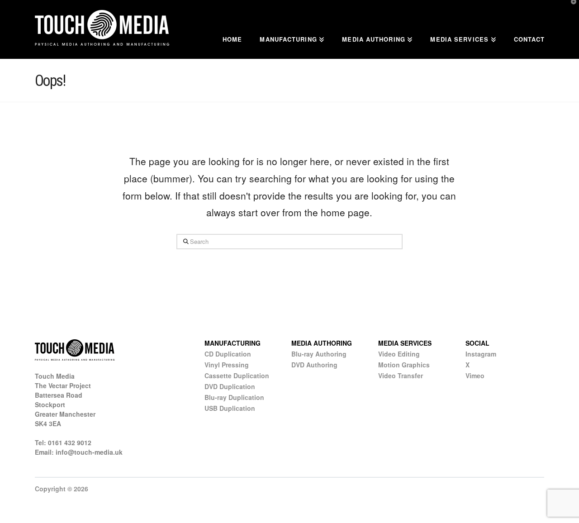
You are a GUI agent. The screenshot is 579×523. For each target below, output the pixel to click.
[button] (570, 8)
